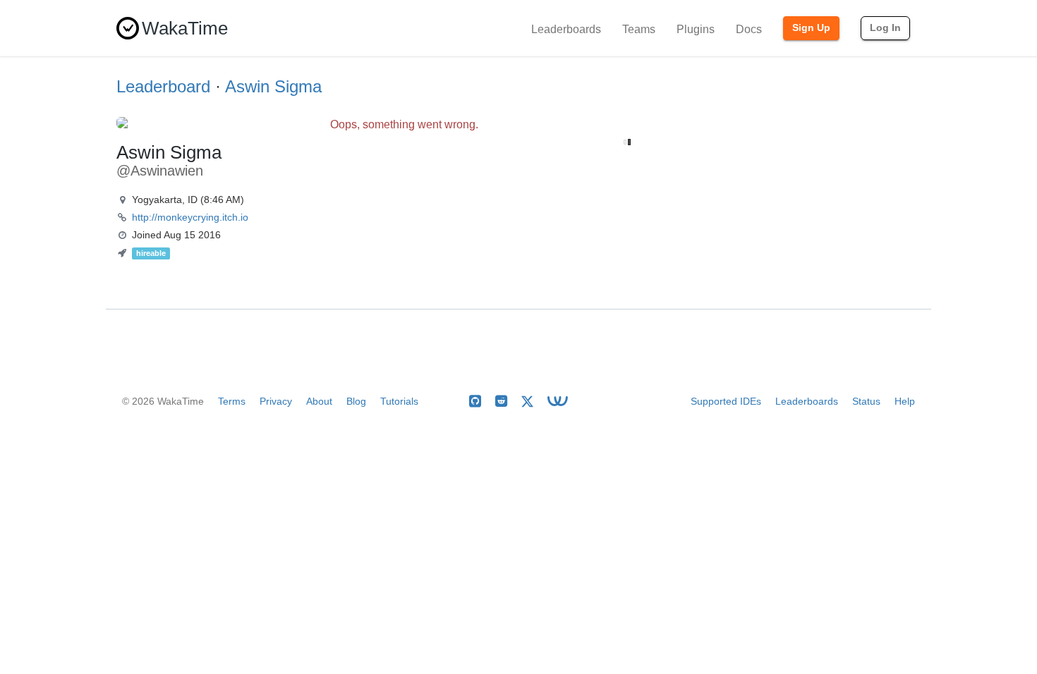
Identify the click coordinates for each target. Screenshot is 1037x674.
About (319, 401)
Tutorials (399, 401)
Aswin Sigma (273, 86)
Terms (231, 401)
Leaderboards (566, 29)
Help (905, 401)
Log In (885, 27)
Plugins (696, 29)
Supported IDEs (726, 401)
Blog (356, 401)
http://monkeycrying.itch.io (190, 217)
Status (866, 401)
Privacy (276, 401)
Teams (638, 29)
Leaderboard (163, 86)
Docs (749, 29)
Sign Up (811, 27)
